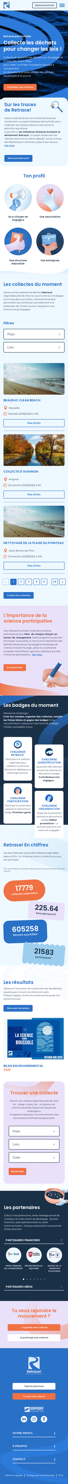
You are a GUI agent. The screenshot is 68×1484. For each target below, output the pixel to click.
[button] (23, 1279)
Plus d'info (34, 423)
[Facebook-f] (44, 1419)
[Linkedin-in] (24, 1419)
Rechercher (17, 1171)
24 (54, 581)
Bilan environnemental (23, 1066)
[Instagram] (34, 1419)
